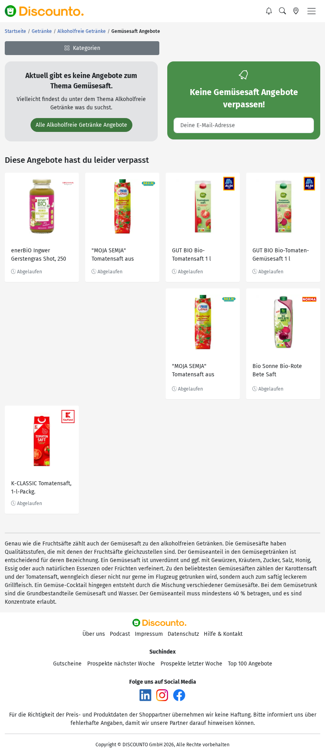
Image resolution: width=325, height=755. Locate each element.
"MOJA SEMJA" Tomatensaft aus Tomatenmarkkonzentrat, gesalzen (122, 255)
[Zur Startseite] (49, 11)
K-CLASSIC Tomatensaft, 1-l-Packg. (41, 487)
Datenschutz (183, 634)
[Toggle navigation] (311, 11)
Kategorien (85, 48)
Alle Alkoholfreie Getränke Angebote (81, 125)
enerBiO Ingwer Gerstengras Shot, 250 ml (38, 255)
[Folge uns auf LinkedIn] (145, 694)
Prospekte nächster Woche (121, 663)
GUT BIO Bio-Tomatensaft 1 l (191, 254)
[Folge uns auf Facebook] (179, 694)
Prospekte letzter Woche (191, 663)
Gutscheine (67, 663)
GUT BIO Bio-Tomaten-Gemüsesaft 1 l (280, 254)
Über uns (93, 634)
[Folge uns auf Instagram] (162, 694)
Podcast (120, 634)
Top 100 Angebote (250, 663)
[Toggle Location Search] (296, 11)
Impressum (149, 634)
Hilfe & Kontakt (223, 634)
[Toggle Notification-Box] (269, 11)
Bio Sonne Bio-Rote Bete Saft (277, 370)
